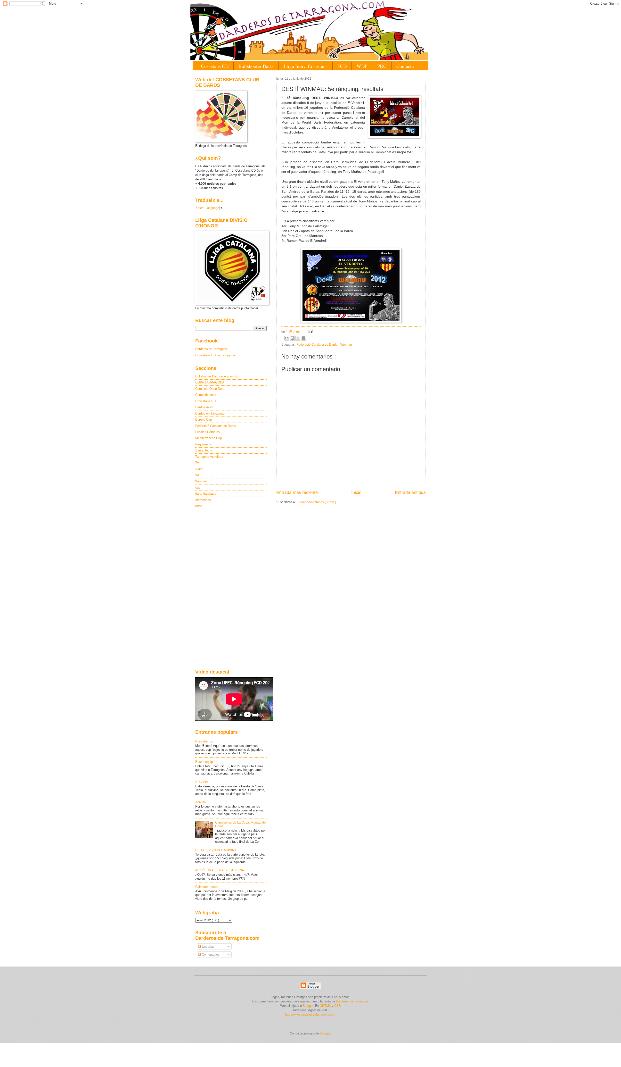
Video (199, 469)
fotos (198, 506)
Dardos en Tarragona (209, 413)
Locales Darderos (207, 432)
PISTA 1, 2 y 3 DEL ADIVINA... (217, 850)
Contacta (405, 66)
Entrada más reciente (297, 492)
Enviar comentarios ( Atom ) (316, 502)
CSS (337, 1006)
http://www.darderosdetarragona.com (310, 1014)
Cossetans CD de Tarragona (215, 355)
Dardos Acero (204, 407)
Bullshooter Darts (256, 66)
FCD (342, 66)
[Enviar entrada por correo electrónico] (310, 331)
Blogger (325, 1033)
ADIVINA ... (203, 782)
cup (197, 487)
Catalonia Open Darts (210, 389)
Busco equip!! (205, 762)
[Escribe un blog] (292, 338)
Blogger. (308, 1006)
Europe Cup (203, 419)
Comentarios (210, 954)
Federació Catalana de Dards (317, 344)
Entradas (207, 946)
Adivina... (202, 802)
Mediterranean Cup (208, 438)
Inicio (356, 492)
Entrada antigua (410, 492)
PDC (381, 66)
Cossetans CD (215, 66)
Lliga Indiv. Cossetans (305, 66)
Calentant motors (207, 887)
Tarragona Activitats (209, 456)
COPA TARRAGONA (209, 382)
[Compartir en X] (297, 338)
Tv (197, 463)
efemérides (203, 500)
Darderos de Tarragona (211, 349)
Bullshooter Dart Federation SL (216, 376)
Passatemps (204, 741)
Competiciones (205, 395)
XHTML (325, 1006)
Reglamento (203, 444)
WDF (362, 66)
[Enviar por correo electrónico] (286, 338)
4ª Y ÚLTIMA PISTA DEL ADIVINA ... (221, 870)
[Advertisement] (231, 589)
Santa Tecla (203, 450)
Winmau (346, 344)
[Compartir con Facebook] (303, 338)
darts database (205, 493)
